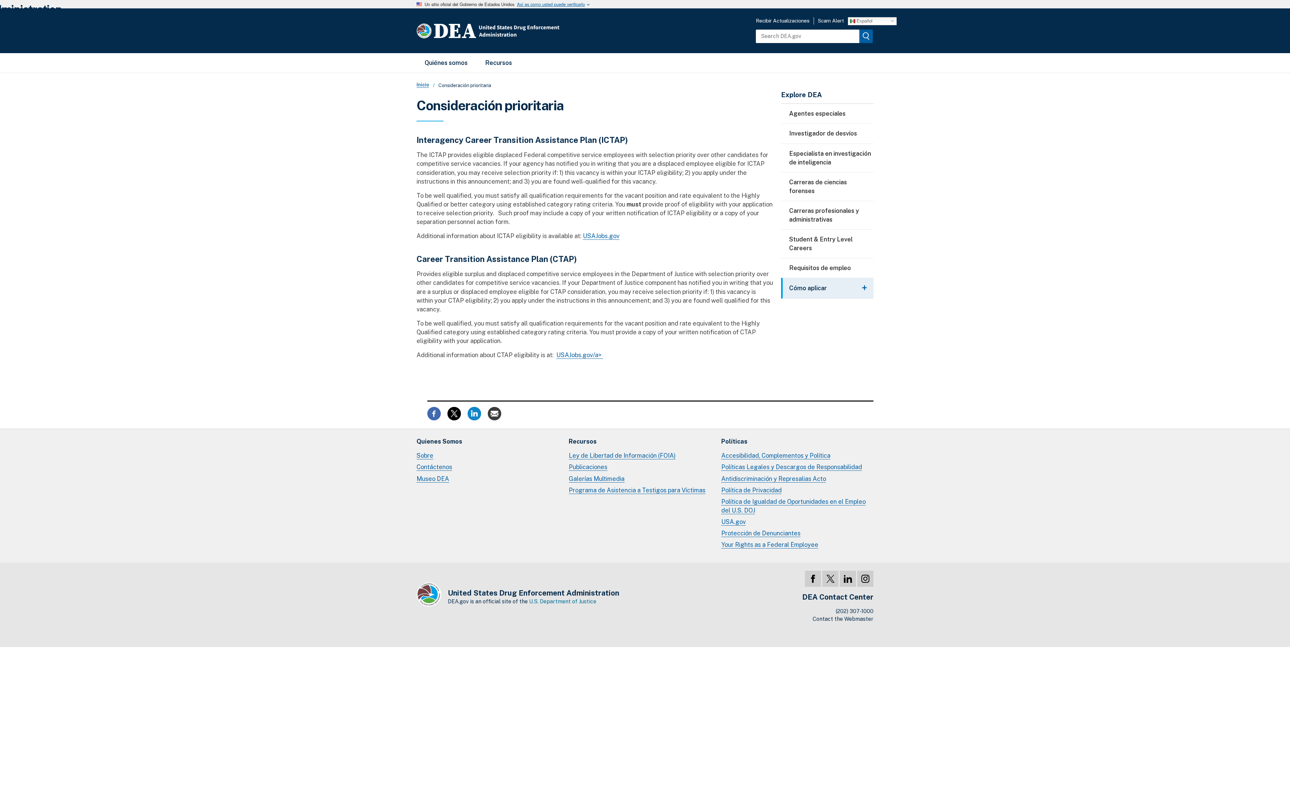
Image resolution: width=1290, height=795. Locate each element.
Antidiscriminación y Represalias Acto (773, 478)
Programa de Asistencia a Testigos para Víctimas (637, 490)
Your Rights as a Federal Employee (769, 544)
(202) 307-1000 (854, 611)
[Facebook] (813, 579)
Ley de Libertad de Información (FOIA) (622, 455)
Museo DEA (433, 478)
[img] (866, 36)
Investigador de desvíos (823, 133)
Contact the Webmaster (843, 619)
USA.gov (733, 521)
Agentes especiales (817, 113)
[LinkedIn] (848, 579)
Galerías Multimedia (597, 478)
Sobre (425, 455)
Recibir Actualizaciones (783, 21)
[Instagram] (865, 579)
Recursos (498, 62)
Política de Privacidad (751, 490)
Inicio (423, 84)
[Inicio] (508, 30)
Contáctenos (434, 466)
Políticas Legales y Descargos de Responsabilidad (791, 466)
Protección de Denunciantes (761, 533)
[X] (830, 579)
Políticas (734, 441)
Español (863, 20)
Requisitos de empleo (820, 267)
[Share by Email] (494, 413)
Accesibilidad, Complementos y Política (775, 455)
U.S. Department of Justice (562, 601)
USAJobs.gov (601, 235)
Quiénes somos (446, 62)
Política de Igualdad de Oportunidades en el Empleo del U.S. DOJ (793, 506)
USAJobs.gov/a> (579, 354)
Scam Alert (831, 21)
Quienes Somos (439, 441)
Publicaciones (588, 466)
